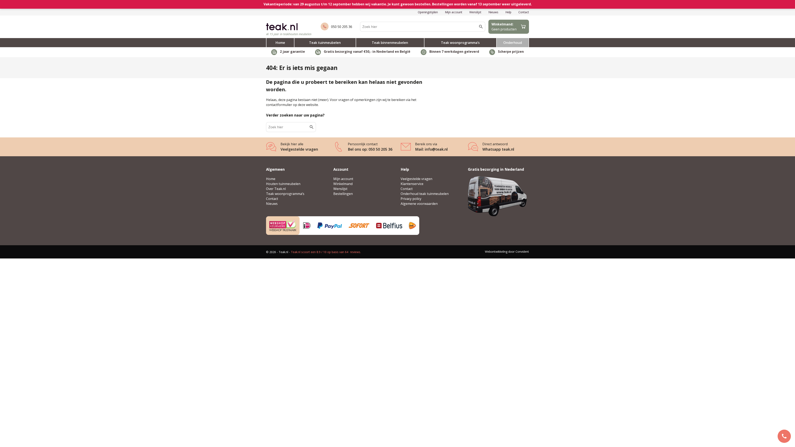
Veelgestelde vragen (416, 179)
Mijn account (453, 12)
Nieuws (493, 12)
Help (508, 12)
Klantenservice (412, 183)
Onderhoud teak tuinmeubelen (425, 193)
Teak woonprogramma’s (460, 42)
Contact (523, 12)
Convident (522, 252)
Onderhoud (512, 42)
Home (280, 42)
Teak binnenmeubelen (390, 42)
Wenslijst (475, 12)
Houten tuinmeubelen (283, 183)
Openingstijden (428, 12)
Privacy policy (411, 198)
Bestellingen (343, 193)
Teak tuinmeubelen (325, 42)
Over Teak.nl (276, 188)
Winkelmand (343, 183)
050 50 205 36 (341, 26)
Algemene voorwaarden (419, 203)
